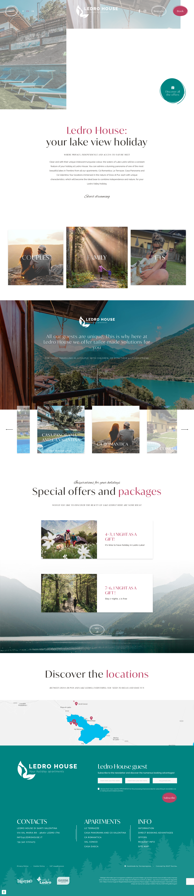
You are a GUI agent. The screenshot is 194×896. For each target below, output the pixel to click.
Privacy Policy (23, 866)
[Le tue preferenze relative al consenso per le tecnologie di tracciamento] (4, 892)
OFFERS (142, 837)
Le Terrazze (91, 828)
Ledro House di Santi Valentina (37, 828)
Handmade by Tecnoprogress (139, 866)
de (33, 11)
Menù (11, 11)
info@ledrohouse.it (30, 837)
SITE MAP (143, 846)
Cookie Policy (39, 866)
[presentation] (9, 429)
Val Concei (91, 842)
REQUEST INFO (146, 842)
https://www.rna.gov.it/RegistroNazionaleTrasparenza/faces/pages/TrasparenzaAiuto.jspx (134, 882)
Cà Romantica (92, 837)
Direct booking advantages (155, 833)
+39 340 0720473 (26, 842)
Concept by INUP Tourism (166, 866)
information (124, 789)
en (27, 11)
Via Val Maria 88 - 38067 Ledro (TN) (38, 833)
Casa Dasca (91, 846)
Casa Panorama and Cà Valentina (105, 833)
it (23, 11)
